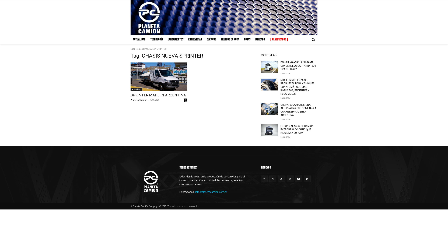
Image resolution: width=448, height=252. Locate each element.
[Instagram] (272, 179)
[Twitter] (281, 179)
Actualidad (136, 89)
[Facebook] (264, 179)
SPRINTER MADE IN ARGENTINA (158, 95)
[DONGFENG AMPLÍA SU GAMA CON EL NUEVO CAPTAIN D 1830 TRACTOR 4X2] (269, 67)
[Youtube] (298, 179)
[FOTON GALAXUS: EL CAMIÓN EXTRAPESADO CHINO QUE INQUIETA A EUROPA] (269, 130)
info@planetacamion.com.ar (211, 192)
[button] (313, 39)
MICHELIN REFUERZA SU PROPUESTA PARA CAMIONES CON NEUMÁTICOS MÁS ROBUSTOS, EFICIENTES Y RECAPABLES (297, 87)
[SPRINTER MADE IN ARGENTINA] (159, 76)
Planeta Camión (139, 100)
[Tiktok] (290, 179)
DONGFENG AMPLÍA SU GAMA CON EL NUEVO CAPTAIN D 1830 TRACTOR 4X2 (298, 66)
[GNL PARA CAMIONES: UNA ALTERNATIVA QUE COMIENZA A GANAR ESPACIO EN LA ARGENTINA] (269, 109)
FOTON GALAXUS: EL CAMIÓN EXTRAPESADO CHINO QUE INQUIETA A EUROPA (297, 129)
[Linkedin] (307, 179)
